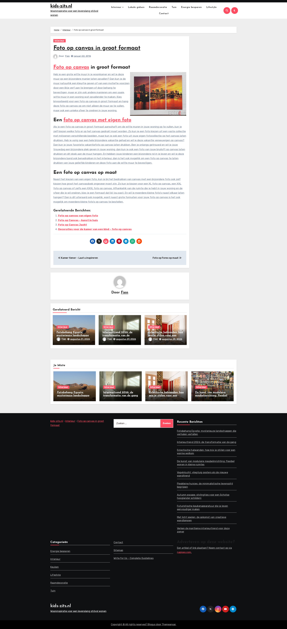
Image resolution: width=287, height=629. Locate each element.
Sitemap (118, 550)
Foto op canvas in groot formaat (96, 48)
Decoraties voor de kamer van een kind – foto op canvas (95, 229)
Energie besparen (191, 7)
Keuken (54, 567)
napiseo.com (184, 552)
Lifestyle (211, 7)
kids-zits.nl (61, 6)
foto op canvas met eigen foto (97, 120)
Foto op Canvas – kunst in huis (78, 220)
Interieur (116, 7)
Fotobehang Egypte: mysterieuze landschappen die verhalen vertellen (73, 335)
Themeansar (169, 624)
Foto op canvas (71, 67)
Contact (164, 13)
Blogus (151, 624)
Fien (67, 56)
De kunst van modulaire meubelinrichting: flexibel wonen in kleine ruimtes (211, 395)
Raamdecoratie (158, 7)
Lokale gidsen (136, 7)
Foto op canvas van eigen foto (78, 215)
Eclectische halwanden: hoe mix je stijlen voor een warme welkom (165, 335)
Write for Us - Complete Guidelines (134, 558)
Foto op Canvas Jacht (72, 224)
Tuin (174, 7)
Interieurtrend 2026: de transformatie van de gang (117, 335)
